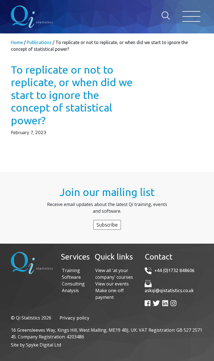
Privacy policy (74, 318)
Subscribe (107, 224)
